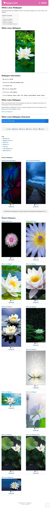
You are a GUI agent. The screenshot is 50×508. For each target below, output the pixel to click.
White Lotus (6, 150)
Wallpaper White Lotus (7, 221)
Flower (4, 144)
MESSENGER (16, 129)
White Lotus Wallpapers (7, 111)
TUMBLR (36, 129)
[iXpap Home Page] (10, 2)
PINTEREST (42, 129)
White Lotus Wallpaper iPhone (33, 434)
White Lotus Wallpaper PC (7, 477)
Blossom (5, 138)
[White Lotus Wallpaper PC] (11, 485)
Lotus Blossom (7, 148)
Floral (4, 142)
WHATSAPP (9, 129)
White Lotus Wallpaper (8, 19)
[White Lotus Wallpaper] (25, 51)
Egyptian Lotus (7, 140)
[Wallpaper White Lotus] (11, 240)
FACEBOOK (30, 129)
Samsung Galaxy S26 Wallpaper (9, 160)
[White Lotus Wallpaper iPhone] (36, 453)
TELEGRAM (23, 129)
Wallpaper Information (7, 20)
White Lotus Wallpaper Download (10, 24)
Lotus (4, 146)
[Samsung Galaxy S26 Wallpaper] (11, 183)
